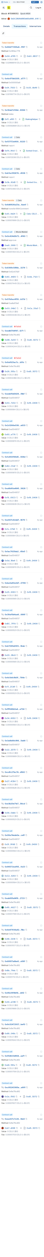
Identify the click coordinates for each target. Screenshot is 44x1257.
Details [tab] (6, 26)
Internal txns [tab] (35, 26)
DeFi (33, 2)
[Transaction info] (41, 42)
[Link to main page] (9, 7)
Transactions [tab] (19, 26)
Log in (38, 7)
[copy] (41, 19)
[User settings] (41, 2)
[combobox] (3, 33)
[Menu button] (3, 7)
